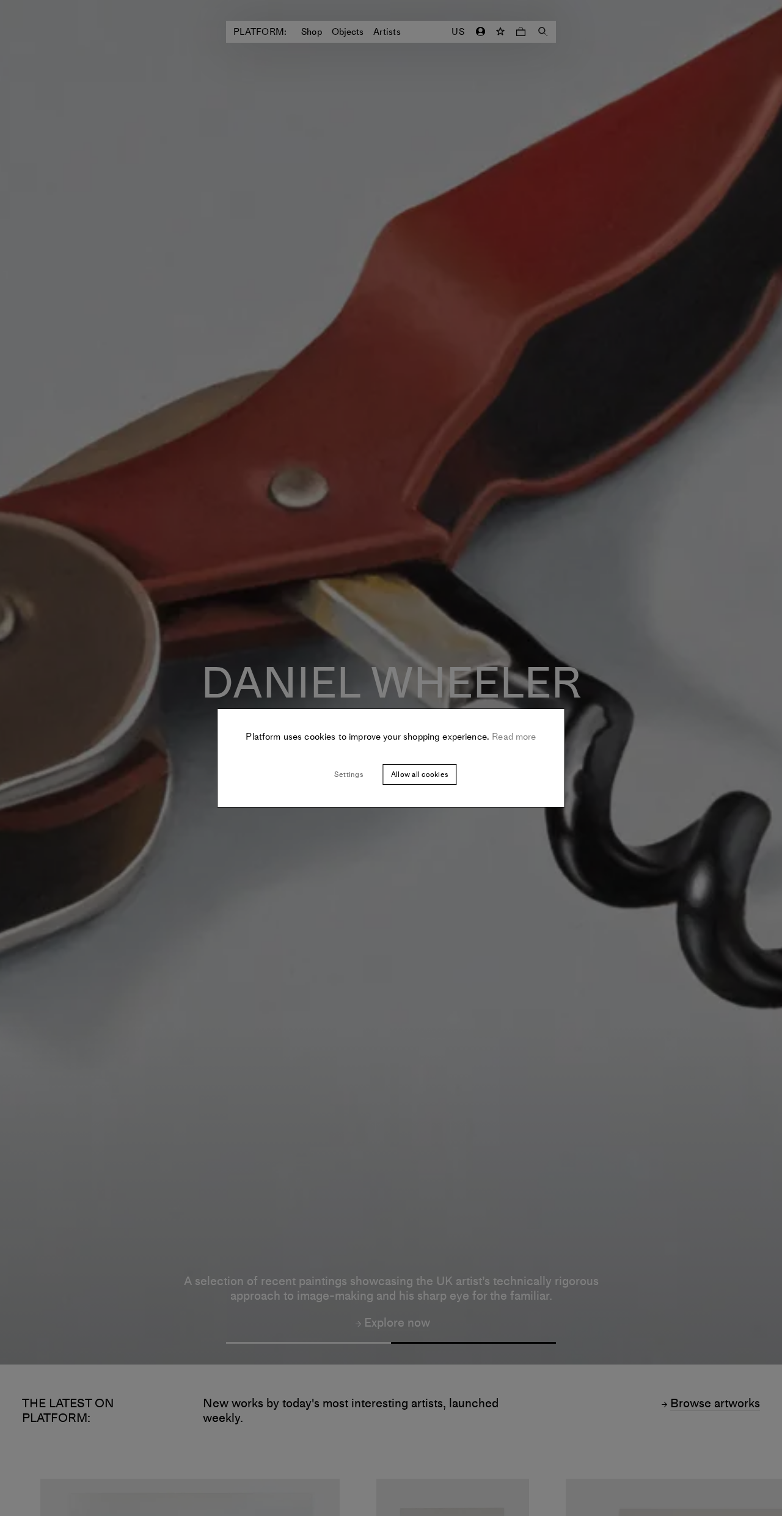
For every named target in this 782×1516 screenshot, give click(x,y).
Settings (348, 774)
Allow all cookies (419, 774)
